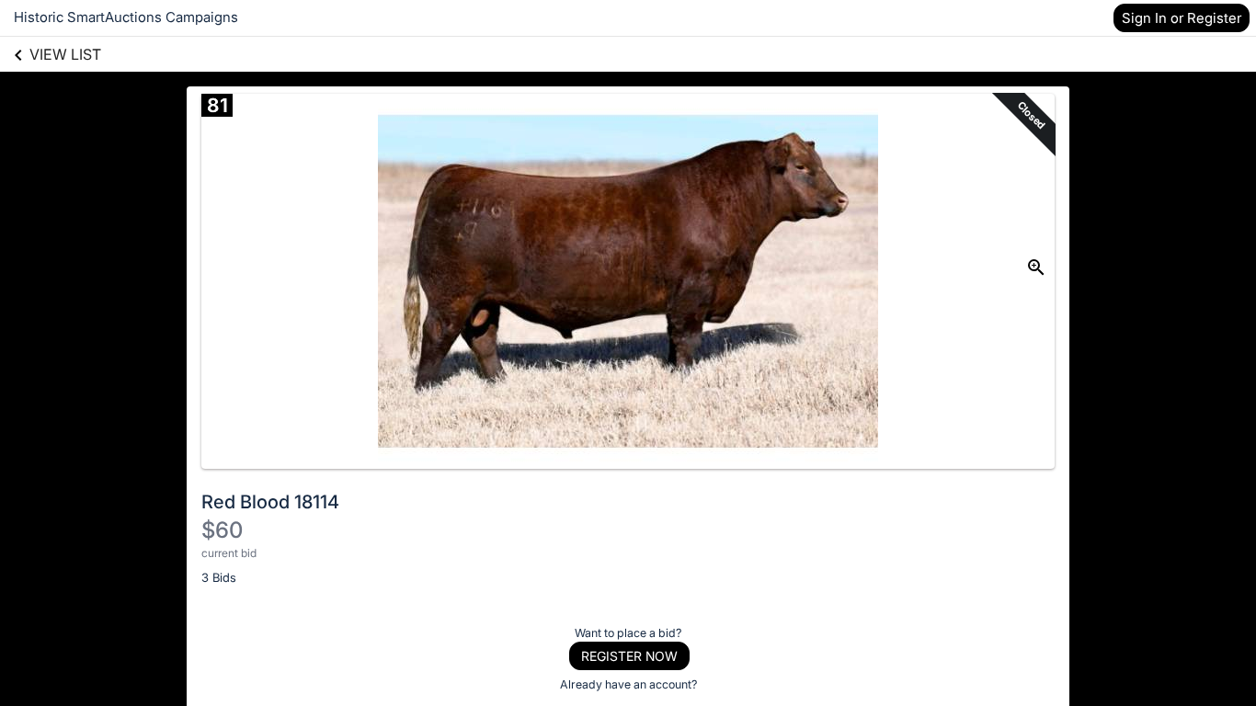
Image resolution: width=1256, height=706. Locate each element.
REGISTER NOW (629, 656)
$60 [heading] (222, 530)
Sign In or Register (1181, 18)
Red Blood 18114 (270, 502)
